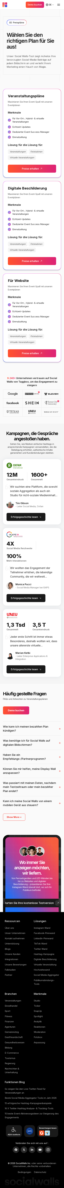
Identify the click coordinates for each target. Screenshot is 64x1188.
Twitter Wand (40, 949)
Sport (7, 1011)
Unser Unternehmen (15, 933)
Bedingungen (24, 1172)
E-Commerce (12, 1052)
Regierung (10, 1063)
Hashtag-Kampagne (44, 954)
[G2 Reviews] (41, 1133)
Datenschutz (40, 1172)
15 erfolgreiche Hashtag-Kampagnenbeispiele (28, 1103)
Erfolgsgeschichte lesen (24, 516)
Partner (8, 975)
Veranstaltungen (13, 1000)
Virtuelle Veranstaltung (45, 964)
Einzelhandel (11, 1005)
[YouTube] (40, 1149)
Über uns (9, 928)
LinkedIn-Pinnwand (43, 938)
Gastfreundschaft (14, 1037)
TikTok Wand (40, 943)
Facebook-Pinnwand (44, 933)
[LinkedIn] (32, 1149)
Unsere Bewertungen (15, 964)
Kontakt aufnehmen (15, 938)
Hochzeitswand (42, 969)
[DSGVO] (29, 1131)
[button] (32, 394)
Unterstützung (12, 943)
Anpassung (39, 1042)
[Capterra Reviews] (47, 1133)
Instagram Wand (42, 928)
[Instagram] (48, 1149)
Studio (37, 1000)
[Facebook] (16, 1149)
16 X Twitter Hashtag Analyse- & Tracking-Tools (29, 1108)
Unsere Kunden (12, 954)
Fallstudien (10, 969)
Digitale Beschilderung (45, 959)
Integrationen (11, 959)
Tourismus (10, 1058)
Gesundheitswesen (14, 1042)
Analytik (38, 1021)
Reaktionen (39, 1026)
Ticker (37, 1005)
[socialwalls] (5, 5)
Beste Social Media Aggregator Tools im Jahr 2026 (31, 1098)
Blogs (8, 949)
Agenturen (10, 1026)
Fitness (8, 1016)
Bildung (8, 1047)
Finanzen (9, 1021)
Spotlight (38, 1016)
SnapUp (38, 1011)
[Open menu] (59, 5)
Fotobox (38, 1037)
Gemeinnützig (12, 1032)
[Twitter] (24, 1149)
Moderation (40, 1032)
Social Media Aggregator (46, 975)
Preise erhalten (30, 168)
